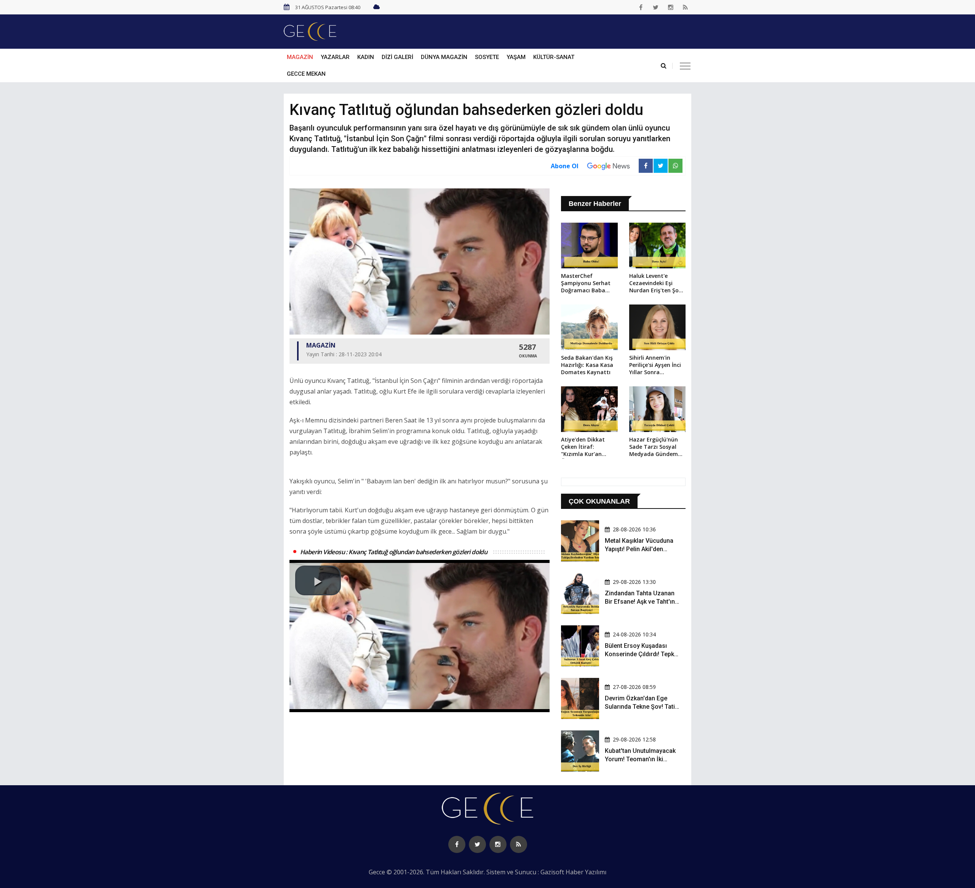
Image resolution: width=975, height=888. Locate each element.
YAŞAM (516, 57)
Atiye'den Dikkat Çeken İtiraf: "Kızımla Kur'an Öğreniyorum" (583, 447)
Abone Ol (565, 166)
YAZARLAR (335, 57)
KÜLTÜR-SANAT (553, 57)
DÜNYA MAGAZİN (444, 57)
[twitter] (656, 7)
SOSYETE (487, 57)
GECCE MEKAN (306, 73)
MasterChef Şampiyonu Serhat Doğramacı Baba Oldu (586, 283)
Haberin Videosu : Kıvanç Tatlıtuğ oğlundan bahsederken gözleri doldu (393, 552)
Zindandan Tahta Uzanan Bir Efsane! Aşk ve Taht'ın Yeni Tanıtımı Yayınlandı (640, 602)
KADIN (365, 57)
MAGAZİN (300, 57)
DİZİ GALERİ (397, 57)
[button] (318, 580)
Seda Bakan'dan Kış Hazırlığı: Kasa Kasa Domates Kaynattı (587, 365)
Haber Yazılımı (586, 872)
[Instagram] (670, 7)
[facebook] (641, 7)
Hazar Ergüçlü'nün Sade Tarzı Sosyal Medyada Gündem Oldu (653, 447)
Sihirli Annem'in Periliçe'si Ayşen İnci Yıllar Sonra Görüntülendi (655, 365)
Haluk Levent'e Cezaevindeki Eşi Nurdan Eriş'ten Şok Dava (655, 283)
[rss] (685, 7)
